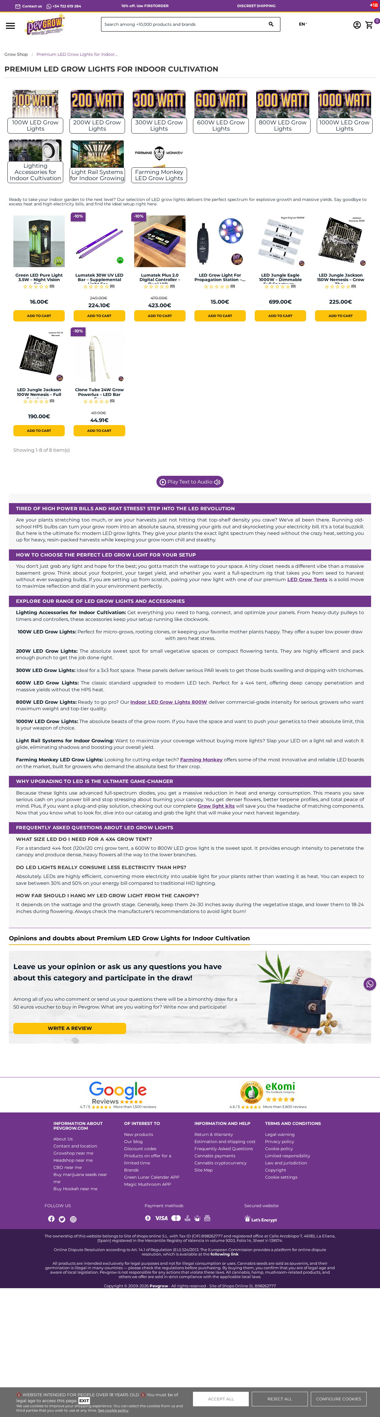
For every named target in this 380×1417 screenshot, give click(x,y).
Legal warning (280, 1134)
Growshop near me (73, 1153)
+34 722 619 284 (66, 6)
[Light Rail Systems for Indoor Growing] (97, 155)
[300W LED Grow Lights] (159, 106)
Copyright (275, 1170)
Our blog (133, 1141)
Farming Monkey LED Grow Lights (159, 175)
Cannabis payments (214, 1155)
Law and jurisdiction (286, 1163)
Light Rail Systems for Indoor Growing (97, 175)
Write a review (70, 1028)
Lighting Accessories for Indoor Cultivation (35, 172)
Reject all (279, 1399)
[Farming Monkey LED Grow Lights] (159, 155)
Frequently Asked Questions (223, 1148)
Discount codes (140, 1148)
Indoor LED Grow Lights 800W (168, 702)
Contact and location (75, 1146)
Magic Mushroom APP (147, 1184)
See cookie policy (113, 1410)
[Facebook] (52, 1219)
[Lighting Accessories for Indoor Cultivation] (35, 155)
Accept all (221, 1399)
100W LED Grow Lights (35, 125)
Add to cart (39, 316)
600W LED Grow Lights (221, 125)
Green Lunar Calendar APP (151, 1177)
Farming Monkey (201, 760)
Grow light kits (216, 806)
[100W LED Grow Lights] (35, 106)
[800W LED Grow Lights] (282, 106)
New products (138, 1134)
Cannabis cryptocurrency (220, 1163)
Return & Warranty (213, 1134)
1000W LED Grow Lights (344, 125)
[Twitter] (63, 1219)
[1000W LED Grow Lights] (344, 106)
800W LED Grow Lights (283, 125)
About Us (63, 1139)
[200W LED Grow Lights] (97, 106)
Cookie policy (279, 1148)
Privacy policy (279, 1141)
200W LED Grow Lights (97, 125)
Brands (131, 1170)
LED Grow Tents (307, 579)
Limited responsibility (287, 1155)
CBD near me (67, 1167)
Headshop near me (73, 1160)
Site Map (203, 1170)
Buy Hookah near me (75, 1188)
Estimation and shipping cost (225, 1141)
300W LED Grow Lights (159, 125)
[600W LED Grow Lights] (220, 106)
